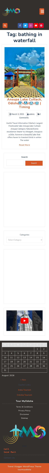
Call (6, 449)
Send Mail (10, 452)
